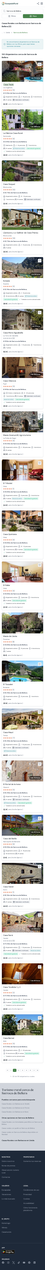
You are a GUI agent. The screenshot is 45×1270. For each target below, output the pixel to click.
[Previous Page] (10, 1070)
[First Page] (7, 1070)
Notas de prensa (8, 1165)
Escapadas (6, 1190)
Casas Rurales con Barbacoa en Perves (15, 1108)
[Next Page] (34, 1070)
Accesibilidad (28, 1203)
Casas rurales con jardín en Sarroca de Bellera (18, 1128)
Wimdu (4, 1227)
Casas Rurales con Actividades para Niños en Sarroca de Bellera (22, 1123)
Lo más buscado (8, 1199)
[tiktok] (18, 1263)
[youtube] (24, 1263)
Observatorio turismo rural (10, 1171)
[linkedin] (34, 1263)
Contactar (6, 1177)
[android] (22, 1252)
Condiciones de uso (31, 1190)
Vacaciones (6, 1194)
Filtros (13, 16)
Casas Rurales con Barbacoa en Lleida (18, 1140)
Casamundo (6, 1232)
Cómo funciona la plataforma (30, 1209)
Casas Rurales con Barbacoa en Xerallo (16, 1104)
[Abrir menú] (41, 3)
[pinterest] (29, 1263)
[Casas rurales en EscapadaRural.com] (10, 3)
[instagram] (8, 1263)
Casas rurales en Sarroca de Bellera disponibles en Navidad (20, 1133)
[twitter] (13, 1263)
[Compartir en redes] (38, 3)
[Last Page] (37, 1070)
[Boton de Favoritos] (39, 64)
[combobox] (22, 11)
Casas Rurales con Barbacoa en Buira (15, 1112)
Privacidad (27, 1194)
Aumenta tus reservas (32, 1161)
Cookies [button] (26, 1199)
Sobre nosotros (8, 1161)
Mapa (35, 16)
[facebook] (3, 1263)
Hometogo (6, 1223)
